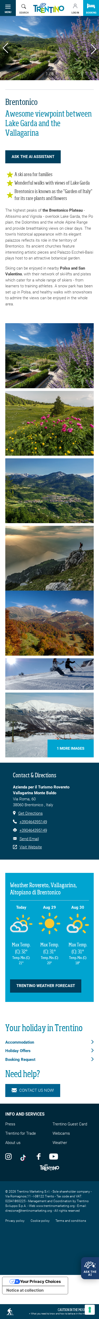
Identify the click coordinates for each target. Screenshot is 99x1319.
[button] (5, 49)
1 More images (70, 748)
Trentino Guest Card (70, 1124)
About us (13, 1142)
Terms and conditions (70, 1221)
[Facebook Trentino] (38, 1156)
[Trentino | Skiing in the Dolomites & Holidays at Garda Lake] (48, 8)
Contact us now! (36, 1090)
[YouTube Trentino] (53, 1156)
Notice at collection (25, 1290)
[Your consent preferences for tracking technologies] (90, 1310)
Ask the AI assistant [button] (33, 156)
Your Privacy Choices (40, 1281)
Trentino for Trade (20, 1133)
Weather (60, 1142)
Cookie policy (40, 1221)
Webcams (61, 1133)
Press (10, 1124)
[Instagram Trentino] (8, 1156)
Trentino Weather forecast (45, 985)
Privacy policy (15, 1221)
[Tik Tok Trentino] (24, 1156)
